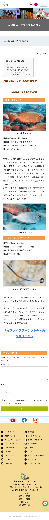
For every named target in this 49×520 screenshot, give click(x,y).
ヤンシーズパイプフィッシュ (22, 74)
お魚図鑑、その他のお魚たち (17, 67)
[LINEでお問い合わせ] (45, 503)
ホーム (3, 41)
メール (4, 392)
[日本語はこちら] (31, 5)
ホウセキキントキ (18, 72)
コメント (5, 365)
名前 (3, 384)
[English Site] (36, 5)
